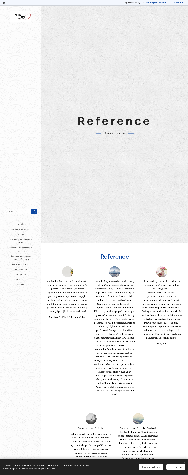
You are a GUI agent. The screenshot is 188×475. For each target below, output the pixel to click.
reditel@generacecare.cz (156, 2)
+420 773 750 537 (178, 2)
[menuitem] (20, 224)
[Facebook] (4, 2)
